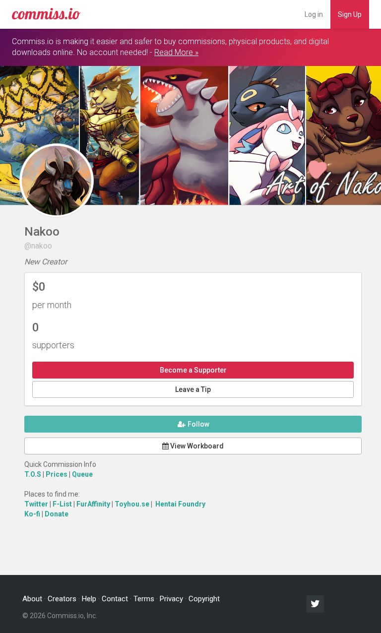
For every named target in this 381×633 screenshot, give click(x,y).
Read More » (176, 52)
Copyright (204, 598)
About (32, 598)
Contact (115, 598)
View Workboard (196, 446)
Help (89, 598)
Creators (62, 598)
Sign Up (350, 14)
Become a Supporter (193, 370)
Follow (197, 424)
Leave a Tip (193, 389)
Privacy (171, 598)
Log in (314, 14)
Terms (143, 598)
